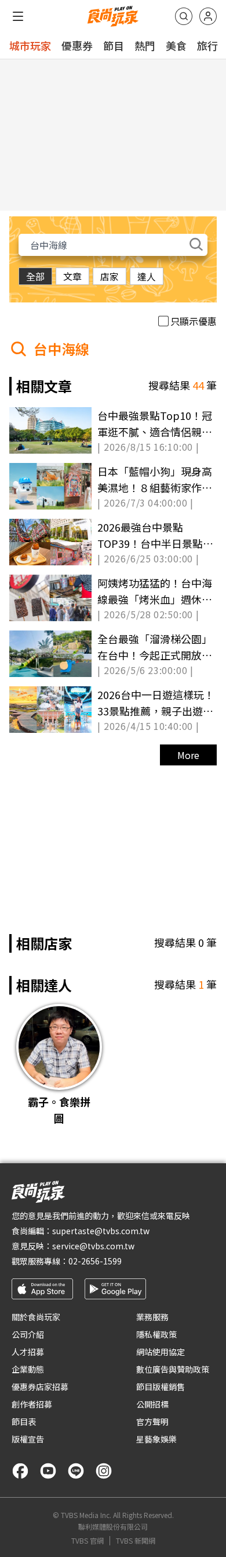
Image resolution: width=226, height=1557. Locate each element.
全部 (35, 276)
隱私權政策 (156, 1334)
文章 (72, 276)
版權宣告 (28, 1439)
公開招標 (152, 1404)
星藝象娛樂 (156, 1439)
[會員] (208, 16)
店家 (109, 276)
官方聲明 (152, 1421)
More (188, 755)
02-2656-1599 (95, 1261)
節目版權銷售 (160, 1386)
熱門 (144, 45)
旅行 (207, 45)
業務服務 (152, 1317)
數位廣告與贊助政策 (172, 1369)
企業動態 (28, 1369)
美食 (176, 45)
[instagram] (103, 1471)
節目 (113, 45)
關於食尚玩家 (36, 1317)
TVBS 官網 (87, 1540)
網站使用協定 (160, 1352)
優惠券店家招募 (40, 1386)
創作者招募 (32, 1404)
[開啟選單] (18, 16)
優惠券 (77, 45)
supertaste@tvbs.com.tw (101, 1231)
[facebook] (20, 1471)
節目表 (24, 1421)
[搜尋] (183, 16)
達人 (146, 276)
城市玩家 (30, 45)
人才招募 (28, 1352)
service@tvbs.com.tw (93, 1246)
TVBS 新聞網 (135, 1540)
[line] (76, 1471)
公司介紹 (28, 1334)
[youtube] (48, 1471)
